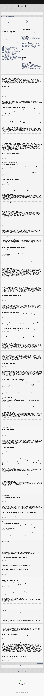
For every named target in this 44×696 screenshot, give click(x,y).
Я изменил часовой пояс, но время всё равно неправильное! (12, 36)
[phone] (24, 684)
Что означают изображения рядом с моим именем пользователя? (10, 39)
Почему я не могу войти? (6, 24)
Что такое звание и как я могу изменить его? (9, 41)
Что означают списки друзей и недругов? (29, 37)
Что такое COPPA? (5, 21)
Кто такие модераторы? (26, 21)
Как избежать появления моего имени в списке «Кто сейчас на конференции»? (11, 34)
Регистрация (7, 8)
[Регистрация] (25, 6)
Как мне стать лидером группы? (27, 24)
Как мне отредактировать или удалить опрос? (9, 52)
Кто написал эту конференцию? (27, 63)
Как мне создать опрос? (6, 50)
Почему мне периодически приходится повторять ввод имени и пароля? (11, 27)
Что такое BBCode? (5, 64)
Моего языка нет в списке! (6, 37)
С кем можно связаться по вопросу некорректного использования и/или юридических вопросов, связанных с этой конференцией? (31, 66)
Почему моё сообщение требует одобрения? (9, 58)
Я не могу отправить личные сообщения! (29, 30)
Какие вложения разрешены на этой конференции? (30, 58)
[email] (22, 684)
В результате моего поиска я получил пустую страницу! (31, 45)
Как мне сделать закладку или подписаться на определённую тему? (30, 52)
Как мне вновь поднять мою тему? (7, 59)
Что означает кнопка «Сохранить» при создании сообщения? (12, 57)
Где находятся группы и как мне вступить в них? (30, 23)
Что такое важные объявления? (7, 68)
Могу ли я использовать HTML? (7, 65)
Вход (2, 8)
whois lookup (24, 645)
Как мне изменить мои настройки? (7, 32)
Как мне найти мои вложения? (27, 59)
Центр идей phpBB (16, 636)
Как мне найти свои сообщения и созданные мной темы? (31, 47)
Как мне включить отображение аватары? (8, 40)
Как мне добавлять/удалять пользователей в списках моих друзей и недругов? (32, 39)
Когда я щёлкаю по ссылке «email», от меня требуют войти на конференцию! (11, 43)
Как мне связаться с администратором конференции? (31, 68)
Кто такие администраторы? (27, 20)
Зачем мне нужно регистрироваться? (8, 20)
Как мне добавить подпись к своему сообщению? (10, 49)
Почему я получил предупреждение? (8, 55)
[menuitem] (32, 665)
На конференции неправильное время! (8, 35)
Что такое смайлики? (5, 66)
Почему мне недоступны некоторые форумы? (9, 53)
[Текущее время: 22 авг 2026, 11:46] (41, 13)
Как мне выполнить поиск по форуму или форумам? (31, 43)
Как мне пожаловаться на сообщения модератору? (10, 56)
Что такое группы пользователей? (28, 22)
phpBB (13, 198)
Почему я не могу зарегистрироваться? (8, 22)
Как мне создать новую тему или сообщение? (9, 47)
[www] (19, 684)
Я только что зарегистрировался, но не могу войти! (10, 23)
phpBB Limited (31, 628)
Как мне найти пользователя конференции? (29, 46)
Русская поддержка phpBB (22, 671)
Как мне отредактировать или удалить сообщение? (10, 48)
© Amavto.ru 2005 (21, 691)
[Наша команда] (21, 6)
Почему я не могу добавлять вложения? (8, 54)
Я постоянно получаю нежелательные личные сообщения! (32, 31)
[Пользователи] (18, 6)
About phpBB (18, 630)
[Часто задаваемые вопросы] (23, 6)
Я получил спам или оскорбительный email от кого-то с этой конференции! (32, 33)
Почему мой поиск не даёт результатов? (29, 44)
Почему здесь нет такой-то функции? (28, 64)
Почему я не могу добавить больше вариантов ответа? (11, 51)
